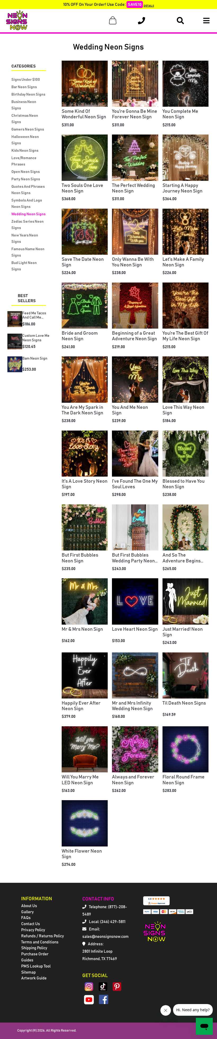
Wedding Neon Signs (28, 214)
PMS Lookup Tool (36, 966)
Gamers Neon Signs (27, 129)
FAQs (26, 918)
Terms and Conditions (39, 942)
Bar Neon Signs (24, 87)
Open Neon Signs (25, 172)
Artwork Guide (34, 978)
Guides (27, 960)
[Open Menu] (206, 21)
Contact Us (30, 924)
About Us (29, 906)
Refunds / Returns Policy (42, 936)
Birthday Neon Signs (28, 94)
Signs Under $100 (25, 80)
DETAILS (149, 6)
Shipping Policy (34, 948)
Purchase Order (34, 954)
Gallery (27, 912)
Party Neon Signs (25, 179)
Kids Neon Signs (24, 151)
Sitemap (28, 972)
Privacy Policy (33, 930)
